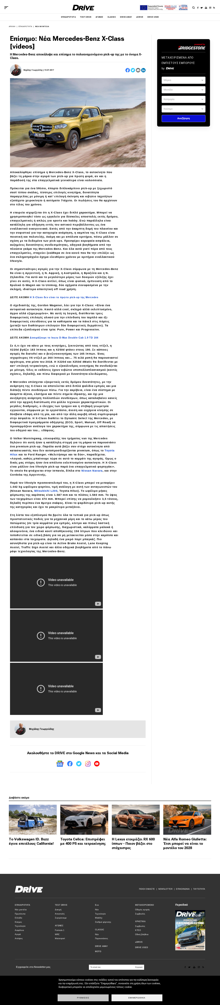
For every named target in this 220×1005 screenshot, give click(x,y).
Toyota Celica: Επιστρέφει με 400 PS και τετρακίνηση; (83, 841)
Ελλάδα (18, 918)
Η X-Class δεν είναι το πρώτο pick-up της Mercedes (64, 297)
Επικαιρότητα (68, 17)
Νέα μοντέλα (42, 26)
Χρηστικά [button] (140, 921)
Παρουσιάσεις (101, 938)
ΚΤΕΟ (138, 930)
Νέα (97, 910)
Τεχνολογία (20, 926)
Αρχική (12, 26)
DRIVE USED (153, 17)
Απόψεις (19, 938)
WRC (57, 934)
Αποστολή (59, 914)
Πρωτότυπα (20, 914)
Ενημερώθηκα (136, 997)
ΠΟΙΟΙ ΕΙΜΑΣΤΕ (147, 889)
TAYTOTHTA (199, 889)
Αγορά (18, 934)
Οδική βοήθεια (142, 934)
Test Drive (85, 17)
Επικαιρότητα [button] (22, 905)
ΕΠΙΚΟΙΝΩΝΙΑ (183, 889)
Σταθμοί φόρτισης (103, 922)
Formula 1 (59, 930)
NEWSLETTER (165, 889)
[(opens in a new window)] (198, 7)
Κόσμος (18, 922)
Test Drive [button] (61, 905)
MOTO (98, 951)
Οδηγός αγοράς (142, 910)
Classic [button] (99, 930)
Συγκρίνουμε (61, 918)
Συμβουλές (140, 914)
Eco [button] (97, 905)
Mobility (98, 918)
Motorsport (60, 938)
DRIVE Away (126, 17)
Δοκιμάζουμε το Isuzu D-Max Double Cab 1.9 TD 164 (64, 337)
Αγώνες (99, 17)
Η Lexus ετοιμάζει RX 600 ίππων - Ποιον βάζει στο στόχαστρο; (133, 843)
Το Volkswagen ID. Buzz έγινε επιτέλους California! (31, 841)
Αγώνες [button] (59, 925)
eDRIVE (139, 17)
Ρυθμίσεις (83, 997)
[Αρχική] (83, 7)
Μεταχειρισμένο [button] (144, 905)
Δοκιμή (58, 910)
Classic (111, 17)
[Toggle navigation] (6, 7)
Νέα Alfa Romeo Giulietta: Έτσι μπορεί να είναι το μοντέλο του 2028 (185, 843)
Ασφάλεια (19, 930)
